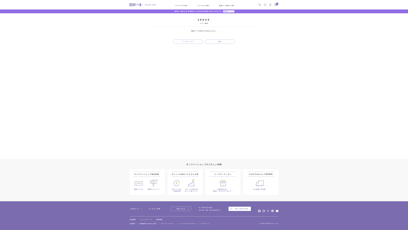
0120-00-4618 (206, 208)
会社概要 (133, 220)
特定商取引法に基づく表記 (148, 224)
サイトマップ (205, 224)
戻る (220, 41)
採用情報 (159, 220)
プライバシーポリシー (168, 224)
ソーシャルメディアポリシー (188, 224)
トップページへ (188, 41)
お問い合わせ (181, 209)
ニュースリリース (146, 220)
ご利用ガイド (135, 209)
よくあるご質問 (154, 209)
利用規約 (132, 224)
